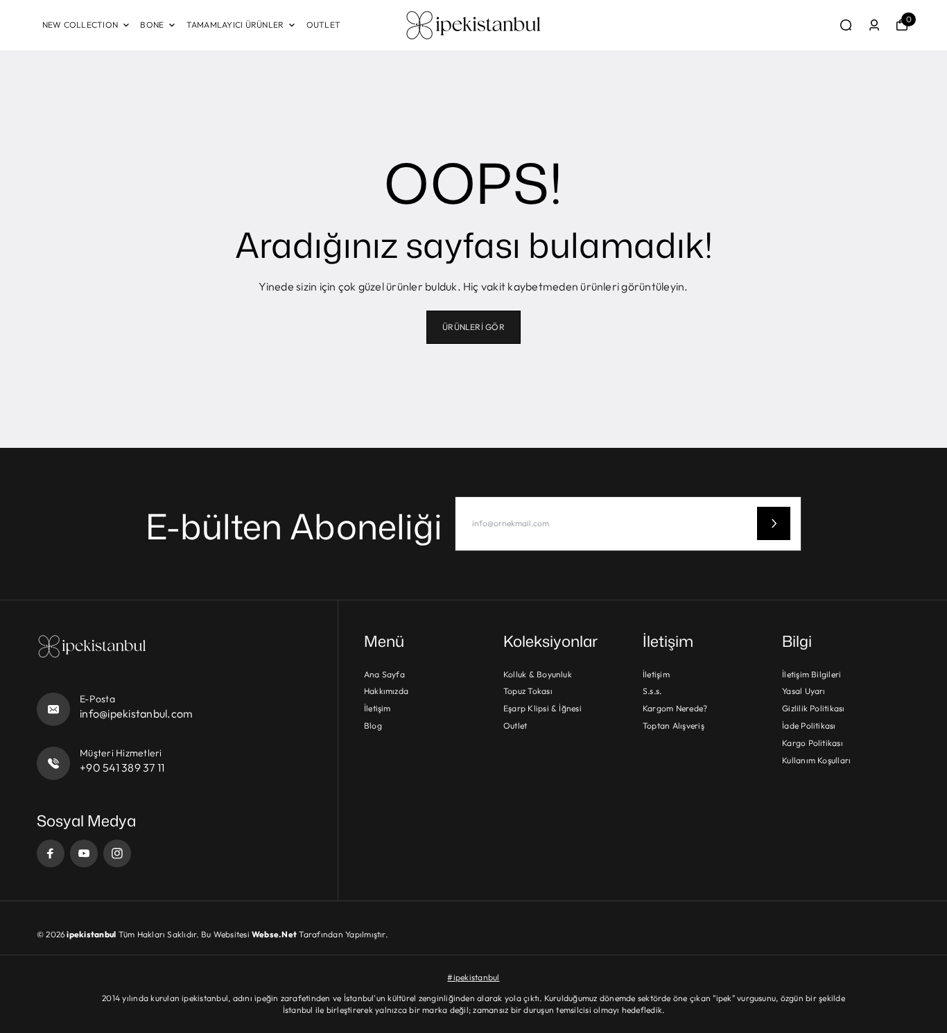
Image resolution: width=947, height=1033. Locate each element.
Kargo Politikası (812, 743)
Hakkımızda (386, 691)
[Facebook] (50, 853)
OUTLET (323, 24)
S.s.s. (652, 691)
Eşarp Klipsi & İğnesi (542, 708)
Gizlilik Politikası (813, 708)
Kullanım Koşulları (816, 760)
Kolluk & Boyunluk (537, 674)
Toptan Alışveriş (673, 725)
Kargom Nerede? (675, 708)
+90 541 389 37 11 (122, 767)
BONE (152, 24)
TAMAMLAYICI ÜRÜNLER (235, 24)
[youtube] (84, 853)
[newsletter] (773, 523)
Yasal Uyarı (804, 691)
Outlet (515, 725)
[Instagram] (117, 853)
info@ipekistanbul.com (136, 713)
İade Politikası (809, 725)
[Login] (874, 25)
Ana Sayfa (384, 674)
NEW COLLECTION (80, 24)
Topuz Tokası (528, 691)
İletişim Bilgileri (811, 674)
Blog (373, 725)
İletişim (377, 708)
